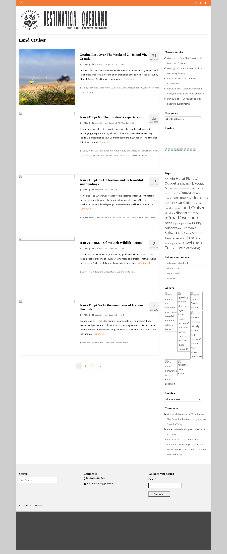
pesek (170, 222)
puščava (171, 227)
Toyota (134, 155)
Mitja (86, 64)
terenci (181, 238)
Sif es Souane (184, 233)
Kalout (116, 151)
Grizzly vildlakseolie (177, 414)
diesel (101, 151)
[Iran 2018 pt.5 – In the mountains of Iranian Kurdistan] (47, 327)
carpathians (199, 188)
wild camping (88, 92)
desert (91, 217)
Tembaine (171, 238)
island (119, 88)
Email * (152, 479)
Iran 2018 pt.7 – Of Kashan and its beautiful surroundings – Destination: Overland (186, 444)
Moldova (170, 213)
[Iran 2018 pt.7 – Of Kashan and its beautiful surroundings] (47, 202)
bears (189, 183)
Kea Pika (170, 203)
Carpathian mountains (178, 188)
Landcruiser (172, 208)
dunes (106, 151)
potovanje (186, 223)
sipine (197, 232)
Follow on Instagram (116, 519)
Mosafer (149, 151)
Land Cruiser (127, 88)
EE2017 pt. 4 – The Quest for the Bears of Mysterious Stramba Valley (186, 419)
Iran (106, 123)
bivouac (84, 151)
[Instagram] (196, 3)
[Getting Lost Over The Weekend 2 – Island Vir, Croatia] (47, 77)
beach (90, 88)
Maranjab (126, 217)
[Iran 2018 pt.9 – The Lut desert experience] (47, 140)
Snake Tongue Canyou (122, 155)
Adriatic (84, 88)
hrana (191, 198)
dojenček (176, 193)
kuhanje (199, 203)
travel (133, 272)
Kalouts (122, 151)
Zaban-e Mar (143, 155)
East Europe (180, 198)
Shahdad (109, 155)
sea (145, 88)
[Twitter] (201, 3)
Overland (113, 123)
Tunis (197, 243)
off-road (193, 213)
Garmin (85, 272)
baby (182, 183)
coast (96, 88)
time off (151, 88)
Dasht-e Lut (93, 151)
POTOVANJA (123, 123)
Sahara (171, 232)
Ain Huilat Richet (183, 178)
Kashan (108, 217)
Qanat (141, 217)
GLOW (114, 64)
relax (141, 88)
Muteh (113, 272)
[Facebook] (205, 3)
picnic (178, 223)
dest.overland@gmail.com (100, 483)
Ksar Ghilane (185, 202)
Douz (184, 192)
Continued (128, 78)
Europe (107, 64)
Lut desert (141, 151)
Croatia (101, 88)
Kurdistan (99, 343)
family (107, 88)
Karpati (204, 198)
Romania (190, 228)
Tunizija (172, 247)
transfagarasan (173, 243)
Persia (88, 155)
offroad (136, 88)
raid (180, 228)
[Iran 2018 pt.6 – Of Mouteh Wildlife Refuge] (47, 265)
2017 (167, 178)
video (157, 88)
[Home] (21, 3)
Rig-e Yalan (95, 155)
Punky (197, 223)
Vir (81, 92)
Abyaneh (85, 217)
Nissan (155, 151)
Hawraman (86, 343)
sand (103, 155)
